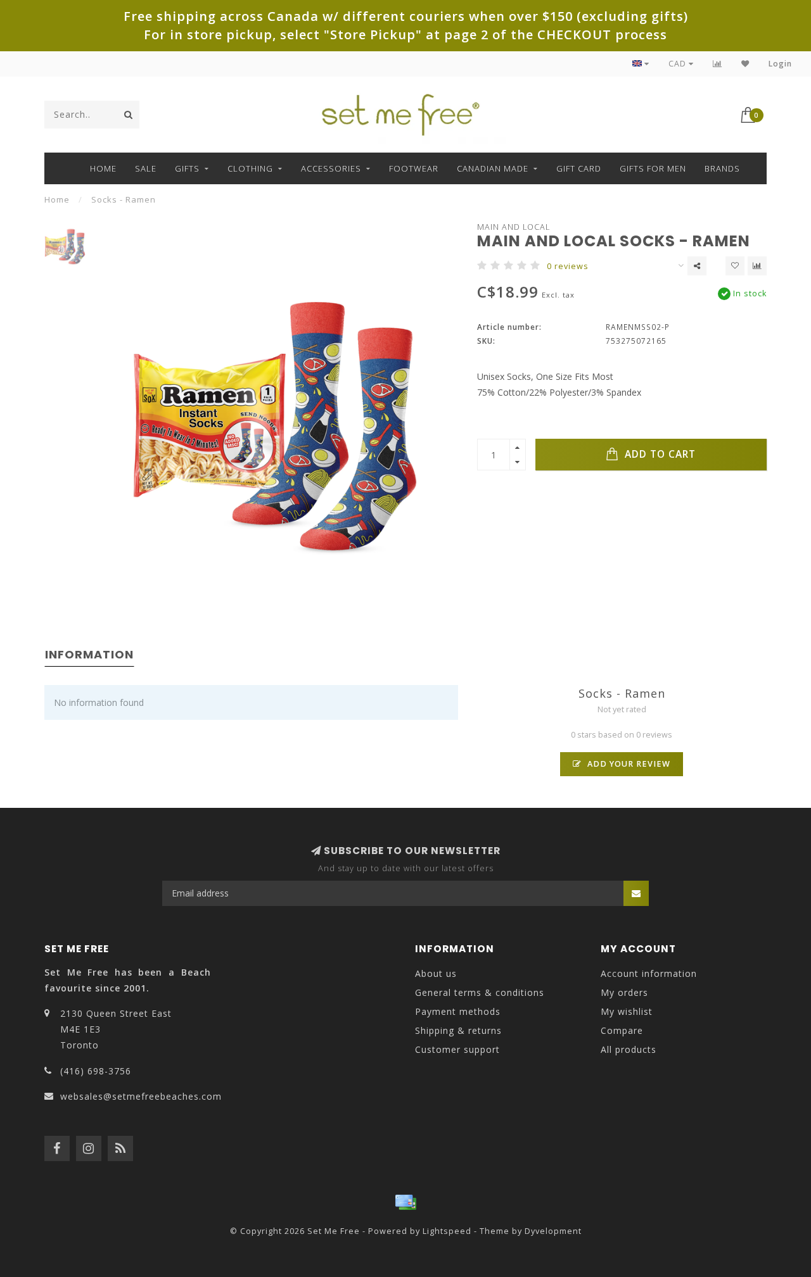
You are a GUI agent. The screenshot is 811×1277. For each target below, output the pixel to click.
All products (628, 1049)
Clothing (250, 168)
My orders (624, 992)
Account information (649, 973)
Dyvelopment (553, 1231)
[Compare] (717, 63)
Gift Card (578, 168)
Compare (622, 1030)
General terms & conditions (479, 992)
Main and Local (513, 227)
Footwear (413, 168)
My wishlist (627, 1011)
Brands (722, 168)
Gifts (187, 168)
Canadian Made (492, 168)
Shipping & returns (458, 1030)
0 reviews (568, 266)
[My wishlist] (745, 63)
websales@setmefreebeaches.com (141, 1096)
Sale (145, 168)
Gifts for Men (653, 168)
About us (436, 973)
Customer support (457, 1049)
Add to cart (659, 454)
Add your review (627, 763)
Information (89, 654)
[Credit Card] (405, 1202)
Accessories (331, 168)
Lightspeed (447, 1231)
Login (780, 63)
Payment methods (458, 1011)
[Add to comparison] (757, 265)
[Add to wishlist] (734, 265)
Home (103, 168)
